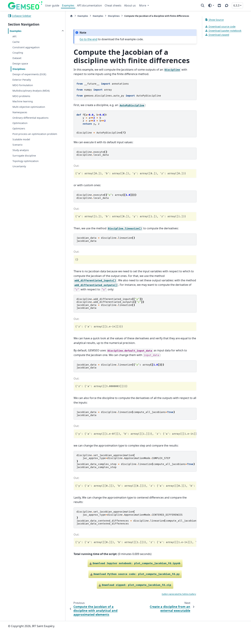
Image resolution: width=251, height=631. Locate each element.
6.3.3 (236, 5)
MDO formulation (22, 85)
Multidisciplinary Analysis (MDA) (31, 90)
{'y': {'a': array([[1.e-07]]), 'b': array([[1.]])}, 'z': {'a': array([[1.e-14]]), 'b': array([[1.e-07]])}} (135, 433)
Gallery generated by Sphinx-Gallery (179, 594)
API (14, 36)
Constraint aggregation (26, 47)
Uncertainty (19, 166)
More (143, 5)
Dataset (16, 58)
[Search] (202, 5)
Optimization (19, 123)
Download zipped (218, 34)
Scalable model (21, 139)
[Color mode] (211, 5)
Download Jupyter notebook (224, 30)
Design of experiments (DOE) (29, 74)
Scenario (17, 144)
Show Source (216, 19)
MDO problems (21, 96)
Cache (15, 41)
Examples (68, 5)
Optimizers (18, 128)
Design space (20, 63)
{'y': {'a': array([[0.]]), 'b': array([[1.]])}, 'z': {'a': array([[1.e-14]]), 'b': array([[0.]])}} (135, 542)
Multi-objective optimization (28, 106)
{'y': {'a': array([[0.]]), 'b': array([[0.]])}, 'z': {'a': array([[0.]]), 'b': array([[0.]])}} (135, 485)
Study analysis (20, 150)
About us (130, 5)
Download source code (221, 26)
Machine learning (22, 101)
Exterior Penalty (21, 79)
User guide (52, 5)
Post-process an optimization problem (34, 133)
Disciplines (18, 68)
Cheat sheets (113, 5)
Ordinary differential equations (30, 117)
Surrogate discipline (24, 155)
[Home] (71, 16)
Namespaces (19, 112)
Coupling (17, 52)
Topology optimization (25, 160)
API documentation (89, 5)
